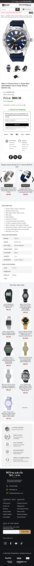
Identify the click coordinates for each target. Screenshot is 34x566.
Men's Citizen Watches (18, 15)
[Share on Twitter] (15, 159)
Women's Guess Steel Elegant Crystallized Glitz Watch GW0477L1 (9, 386)
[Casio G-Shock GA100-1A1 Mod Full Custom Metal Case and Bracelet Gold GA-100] (25, 323)
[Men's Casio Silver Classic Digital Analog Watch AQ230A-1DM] (8, 323)
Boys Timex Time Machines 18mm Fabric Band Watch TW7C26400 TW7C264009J (25, 307)
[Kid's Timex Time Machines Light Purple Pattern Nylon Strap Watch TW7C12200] (8, 403)
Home (2, 15)
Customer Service (22, 503)
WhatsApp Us (13, 489)
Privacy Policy (7, 511)
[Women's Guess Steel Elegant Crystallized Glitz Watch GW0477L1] (8, 376)
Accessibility (6, 517)
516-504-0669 (13, 486)
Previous (1, 179)
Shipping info (20, 506)
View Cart (28, 9)
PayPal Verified (7, 514)
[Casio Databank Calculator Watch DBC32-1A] (8, 296)
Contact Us (6, 506)
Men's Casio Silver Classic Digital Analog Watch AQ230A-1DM (8, 333)
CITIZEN (8, 15)
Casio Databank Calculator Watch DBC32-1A (8, 306)
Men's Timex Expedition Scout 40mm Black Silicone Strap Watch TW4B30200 (8, 360)
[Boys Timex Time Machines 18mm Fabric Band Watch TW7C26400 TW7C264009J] (25, 296)
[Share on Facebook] (11, 159)
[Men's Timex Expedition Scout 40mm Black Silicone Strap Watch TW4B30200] (8, 349)
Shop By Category (22, 514)
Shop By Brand (21, 517)
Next (33, 179)
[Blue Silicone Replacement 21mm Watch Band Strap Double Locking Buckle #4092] (25, 176)
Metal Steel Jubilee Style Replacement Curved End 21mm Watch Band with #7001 (8, 190)
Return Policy (21, 511)
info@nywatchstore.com (16, 493)
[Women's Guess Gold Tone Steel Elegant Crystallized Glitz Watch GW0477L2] (25, 349)
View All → (25, 407)
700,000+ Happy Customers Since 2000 (11, 12)
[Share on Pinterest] (20, 159)
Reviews (5, 508)
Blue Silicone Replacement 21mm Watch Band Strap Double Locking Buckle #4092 (25, 190)
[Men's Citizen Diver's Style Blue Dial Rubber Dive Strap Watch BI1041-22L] (17, 61)
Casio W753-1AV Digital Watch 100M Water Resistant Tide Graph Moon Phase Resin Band (25, 387)
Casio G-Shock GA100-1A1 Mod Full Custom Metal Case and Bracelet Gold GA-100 (25, 334)
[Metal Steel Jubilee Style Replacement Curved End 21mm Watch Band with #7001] (9, 176)
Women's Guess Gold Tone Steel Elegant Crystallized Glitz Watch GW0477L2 (25, 359)
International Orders (23, 508)
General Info (6, 503)
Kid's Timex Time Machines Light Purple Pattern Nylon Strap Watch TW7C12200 (9, 414)
